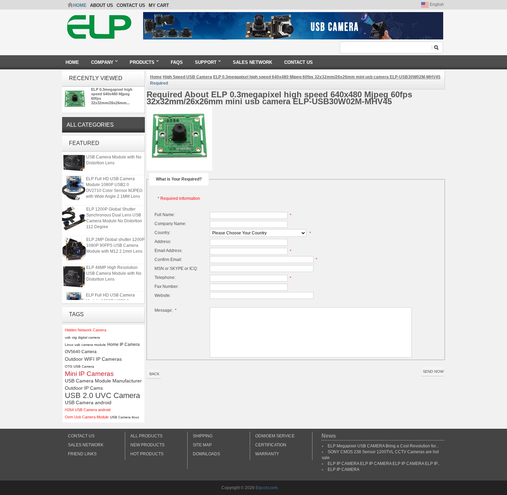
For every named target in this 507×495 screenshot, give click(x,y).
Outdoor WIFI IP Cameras (93, 359)
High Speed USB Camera (187, 77)
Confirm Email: (168, 259)
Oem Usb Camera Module (87, 417)
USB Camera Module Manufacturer (103, 381)
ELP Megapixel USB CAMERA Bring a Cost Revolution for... (383, 446)
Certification (270, 445)
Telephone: (165, 277)
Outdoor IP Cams (84, 388)
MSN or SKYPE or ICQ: (176, 268)
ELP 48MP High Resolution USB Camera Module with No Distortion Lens (113, 155)
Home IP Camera (123, 344)
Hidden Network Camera (85, 330)
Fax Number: (167, 286)
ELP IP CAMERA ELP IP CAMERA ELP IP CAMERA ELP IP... (384, 463)
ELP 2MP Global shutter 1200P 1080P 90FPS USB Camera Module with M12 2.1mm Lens (115, 243)
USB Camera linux (124, 417)
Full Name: (165, 214)
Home (80, 5)
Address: (163, 241)
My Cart (159, 5)
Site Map (202, 445)
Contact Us (81, 436)
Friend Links (82, 454)
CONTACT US (131, 5)
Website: (163, 295)
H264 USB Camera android (87, 410)
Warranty (267, 454)
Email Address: (168, 250)
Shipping (202, 436)
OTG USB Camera (79, 366)
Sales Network (85, 445)
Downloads (206, 454)
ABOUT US (101, 5)
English (436, 4)
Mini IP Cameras (89, 374)
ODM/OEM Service (275, 436)
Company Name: (170, 223)
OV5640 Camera (81, 351)
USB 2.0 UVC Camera (102, 395)
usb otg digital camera (82, 337)
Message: (166, 310)
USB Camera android (88, 402)
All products (146, 436)
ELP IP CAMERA (343, 469)
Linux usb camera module (85, 345)
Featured (84, 143)
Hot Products (146, 454)
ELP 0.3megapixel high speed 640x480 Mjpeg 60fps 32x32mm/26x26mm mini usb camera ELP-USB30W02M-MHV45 (326, 77)
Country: (162, 232)
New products (147, 445)
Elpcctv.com (267, 487)
